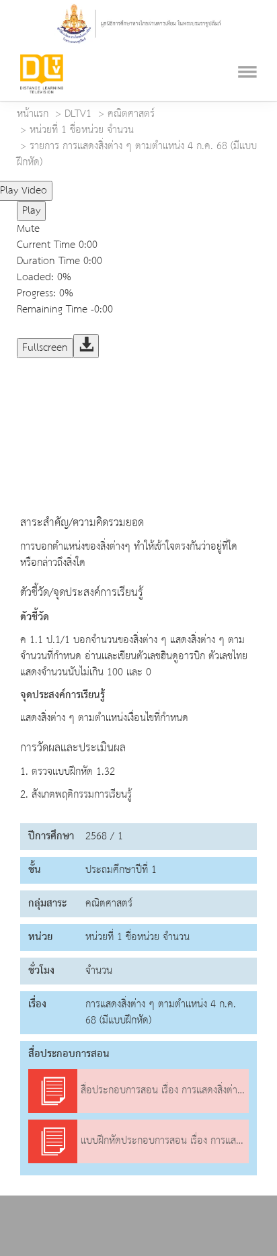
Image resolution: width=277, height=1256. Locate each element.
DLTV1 (78, 114)
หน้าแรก (32, 114)
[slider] (110, 185)
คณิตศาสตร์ (131, 114)
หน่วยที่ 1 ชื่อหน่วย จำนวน (82, 130)
